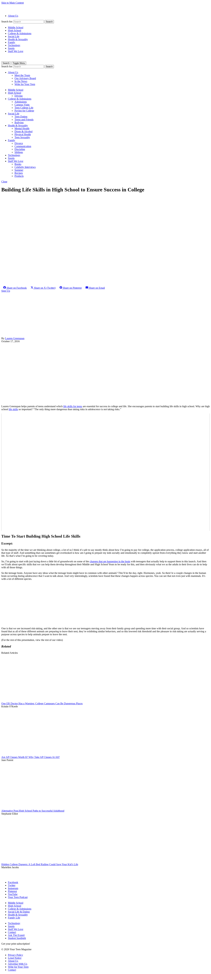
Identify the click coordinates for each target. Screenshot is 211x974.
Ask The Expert (16, 935)
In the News (21, 81)
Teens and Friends (24, 119)
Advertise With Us (17, 963)
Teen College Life (24, 107)
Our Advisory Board (25, 78)
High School (14, 30)
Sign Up (5, 290)
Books (18, 164)
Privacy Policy (15, 955)
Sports (11, 48)
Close (4, 181)
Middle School (15, 27)
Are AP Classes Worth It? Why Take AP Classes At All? (30, 757)
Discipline (20, 149)
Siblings (19, 152)
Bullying (19, 122)
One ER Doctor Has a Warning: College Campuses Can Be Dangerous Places (42, 703)
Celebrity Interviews (25, 167)
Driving (19, 95)
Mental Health (22, 128)
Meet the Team (22, 75)
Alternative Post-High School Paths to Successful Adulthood (32, 810)
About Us (13, 15)
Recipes (19, 173)
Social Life (13, 36)
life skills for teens (72, 406)
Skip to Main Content (12, 2)
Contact (12, 932)
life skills (13, 409)
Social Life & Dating (19, 911)
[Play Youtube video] (105, 472)
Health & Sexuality (18, 39)
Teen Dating (21, 116)
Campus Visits (22, 104)
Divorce (19, 143)
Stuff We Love (15, 51)
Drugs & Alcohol (23, 131)
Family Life (14, 917)
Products (19, 176)
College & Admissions (19, 33)
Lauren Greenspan (14, 338)
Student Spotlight (17, 938)
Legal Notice (14, 958)
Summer (19, 170)
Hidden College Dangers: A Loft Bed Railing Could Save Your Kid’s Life (39, 864)
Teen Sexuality (22, 137)
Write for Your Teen (25, 84)
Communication (23, 146)
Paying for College (24, 110)
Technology (14, 45)
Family (11, 42)
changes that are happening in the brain (110, 561)
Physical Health (23, 134)
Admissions (21, 101)
